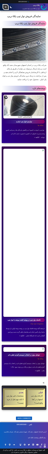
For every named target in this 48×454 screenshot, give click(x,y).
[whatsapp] (40, 447)
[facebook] (41, 445)
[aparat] (20, 445)
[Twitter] (31, 382)
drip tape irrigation (36, 324)
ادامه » (36, 137)
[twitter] (28, 445)
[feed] (44, 447)
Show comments (24, 418)
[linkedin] (21, 382)
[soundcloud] (14, 445)
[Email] (26, 382)
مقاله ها (40, 125)
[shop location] (5, 445)
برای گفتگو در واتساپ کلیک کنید (37, 437)
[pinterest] (15, 382)
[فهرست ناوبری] (6, 7)
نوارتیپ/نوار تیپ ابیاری (24, 121)
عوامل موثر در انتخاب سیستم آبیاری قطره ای (24, 355)
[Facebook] (37, 382)
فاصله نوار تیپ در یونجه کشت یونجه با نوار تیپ (24, 320)
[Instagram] (44, 445)
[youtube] (37, 445)
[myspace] (9, 445)
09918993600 (22, 1)
